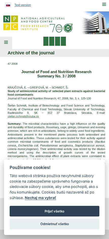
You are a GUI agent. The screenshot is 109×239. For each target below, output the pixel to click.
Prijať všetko (54, 211)
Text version (22, 5)
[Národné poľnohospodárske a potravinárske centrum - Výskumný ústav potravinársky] (54, 22)
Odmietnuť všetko (54, 224)
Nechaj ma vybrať (40, 197)
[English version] (7, 4)
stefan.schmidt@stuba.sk (23, 116)
